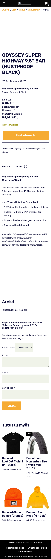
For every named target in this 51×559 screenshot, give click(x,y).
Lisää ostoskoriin (25, 135)
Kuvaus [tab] (6, 166)
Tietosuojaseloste (14, 548)
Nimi (5, 372)
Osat (14, 10)
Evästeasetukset (37, 548)
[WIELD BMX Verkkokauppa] (25, 3)
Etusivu (5, 10)
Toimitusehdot (25, 551)
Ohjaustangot (34, 10)
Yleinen (5, 152)
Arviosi (6, 355)
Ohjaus (22, 10)
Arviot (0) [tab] (21, 166)
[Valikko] (4, 3)
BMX (11, 149)
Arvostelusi (8, 347)
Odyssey (17, 149)
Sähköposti (8, 388)
